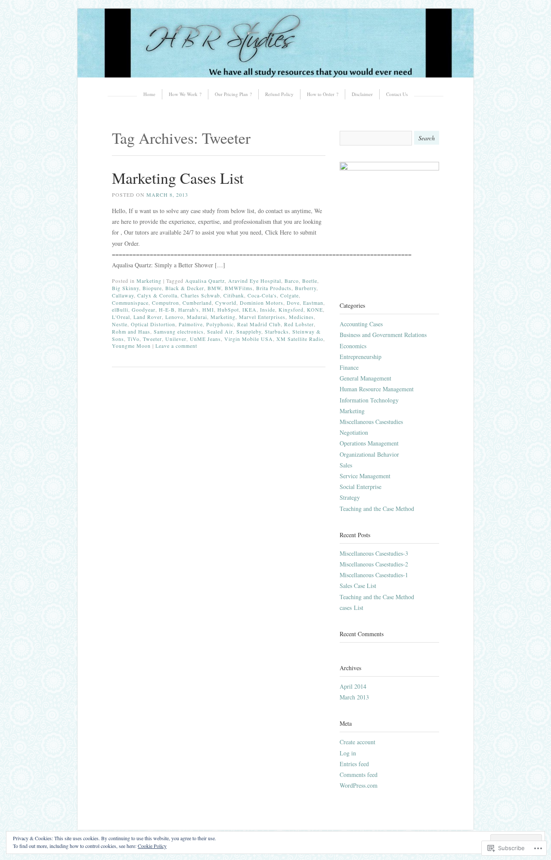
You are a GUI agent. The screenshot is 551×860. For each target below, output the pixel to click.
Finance (349, 367)
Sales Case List (358, 586)
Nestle (119, 324)
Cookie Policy (152, 845)
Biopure (152, 288)
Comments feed (359, 774)
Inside (267, 309)
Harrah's (188, 309)
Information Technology (369, 400)
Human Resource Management (377, 389)
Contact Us (397, 94)
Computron (165, 302)
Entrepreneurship (360, 357)
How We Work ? (185, 94)
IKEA (249, 309)
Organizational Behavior (369, 454)
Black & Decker (184, 288)
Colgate (289, 295)
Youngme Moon (131, 345)
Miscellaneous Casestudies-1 (374, 575)
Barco (292, 280)
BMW (214, 288)
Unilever (175, 338)
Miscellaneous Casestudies (371, 422)
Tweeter (152, 338)
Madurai (197, 316)
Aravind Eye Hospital (254, 280)
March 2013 (354, 697)
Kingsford (291, 309)
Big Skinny (125, 288)
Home (149, 94)
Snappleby (248, 331)
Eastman (313, 302)
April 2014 (353, 686)
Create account (357, 742)
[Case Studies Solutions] (275, 75)
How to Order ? (322, 94)
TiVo (133, 338)
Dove (293, 302)
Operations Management (369, 443)
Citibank (233, 295)
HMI (208, 309)
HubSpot (228, 309)
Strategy (350, 497)
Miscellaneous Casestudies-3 (374, 553)
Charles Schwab (200, 295)
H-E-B (167, 309)
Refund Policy (279, 94)
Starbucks (277, 331)
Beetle (309, 280)
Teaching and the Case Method (377, 508)
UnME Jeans (205, 338)
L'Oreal (121, 316)
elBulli (120, 309)
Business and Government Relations (383, 335)
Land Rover (147, 316)
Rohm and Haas (131, 331)
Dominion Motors (261, 302)
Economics (353, 346)
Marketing (148, 280)
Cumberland (197, 302)
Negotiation (354, 432)
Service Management (365, 476)
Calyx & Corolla (157, 295)
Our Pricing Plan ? (233, 94)
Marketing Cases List (178, 177)
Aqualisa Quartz (205, 280)
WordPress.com (359, 785)
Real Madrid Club (259, 324)
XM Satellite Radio (299, 338)
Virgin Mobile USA (248, 338)
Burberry (305, 288)
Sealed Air (220, 331)
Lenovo (174, 316)
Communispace (130, 302)
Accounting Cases (361, 324)
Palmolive (191, 324)
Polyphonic (220, 324)
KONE (315, 309)
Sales (346, 465)
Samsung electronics (179, 331)
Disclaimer (362, 94)
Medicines (301, 316)
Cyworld (225, 302)
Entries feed (354, 764)
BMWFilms (239, 288)
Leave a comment (176, 345)
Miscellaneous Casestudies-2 (374, 564)
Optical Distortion (153, 324)
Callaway (123, 295)
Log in (348, 753)
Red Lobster (299, 324)
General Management (365, 378)
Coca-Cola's (262, 295)
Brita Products (273, 288)
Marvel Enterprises (262, 316)
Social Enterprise (360, 487)
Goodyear (143, 309)
